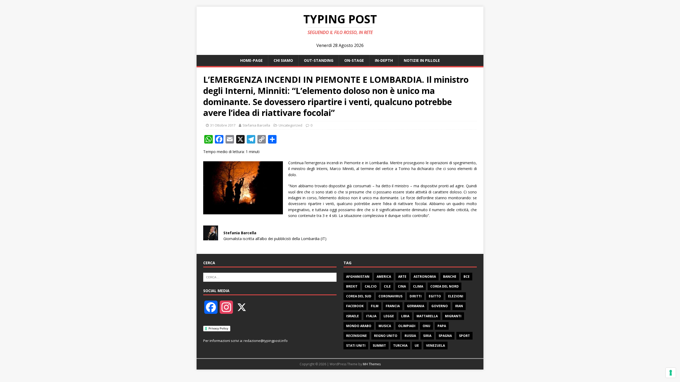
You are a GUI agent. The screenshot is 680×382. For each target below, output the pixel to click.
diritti (416, 296)
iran (459, 306)
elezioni (455, 296)
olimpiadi (406, 326)
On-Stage (354, 60)
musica (385, 326)
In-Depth (384, 60)
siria (427, 335)
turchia (400, 345)
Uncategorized (290, 125)
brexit (352, 286)
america (384, 276)
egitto (435, 296)
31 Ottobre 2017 (222, 125)
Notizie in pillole (422, 60)
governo (439, 306)
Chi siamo (283, 60)
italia (371, 316)
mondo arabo (358, 326)
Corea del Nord (444, 286)
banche (449, 276)
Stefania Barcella (256, 125)
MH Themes (372, 364)
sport (464, 335)
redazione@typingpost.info (266, 340)
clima (418, 286)
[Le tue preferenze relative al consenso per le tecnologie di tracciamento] (671, 373)
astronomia (425, 276)
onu (426, 326)
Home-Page (251, 60)
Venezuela (435, 345)
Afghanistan (357, 276)
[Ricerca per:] (270, 276)
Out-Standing (318, 60)
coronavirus (390, 296)
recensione (356, 335)
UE (417, 345)
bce (467, 276)
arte (402, 276)
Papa (441, 326)
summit (379, 345)
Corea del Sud (358, 296)
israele (352, 316)
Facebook (355, 306)
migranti (453, 316)
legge (389, 316)
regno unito (385, 335)
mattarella (427, 316)
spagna (445, 335)
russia (410, 335)
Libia (405, 316)
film (375, 306)
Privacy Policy (218, 328)
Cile (387, 286)
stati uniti (356, 345)
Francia (393, 306)
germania (415, 306)
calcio (371, 286)
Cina (402, 286)
